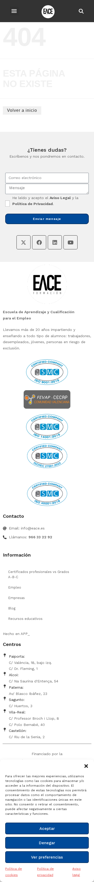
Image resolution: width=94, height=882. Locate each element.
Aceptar (47, 828)
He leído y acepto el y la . (45, 201)
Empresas (16, 598)
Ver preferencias (47, 857)
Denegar (47, 843)
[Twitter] (23, 242)
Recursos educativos (25, 619)
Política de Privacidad (32, 204)
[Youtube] (70, 242)
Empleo (14, 587)
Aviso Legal (60, 198)
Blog (11, 608)
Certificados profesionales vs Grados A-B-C (38, 574)
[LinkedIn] (55, 242)
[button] (86, 766)
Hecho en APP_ (16, 634)
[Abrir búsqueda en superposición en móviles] (80, 11)
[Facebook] (39, 242)
